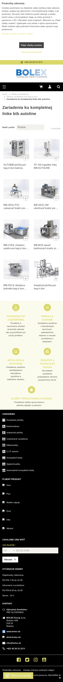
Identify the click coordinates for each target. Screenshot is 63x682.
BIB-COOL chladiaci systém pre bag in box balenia (15, 248)
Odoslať (8, 559)
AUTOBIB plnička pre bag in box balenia (15, 166)
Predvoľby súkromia (11, 670)
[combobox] (8, 550)
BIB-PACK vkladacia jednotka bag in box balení (14, 288)
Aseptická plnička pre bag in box (45, 287)
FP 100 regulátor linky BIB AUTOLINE (45, 166)
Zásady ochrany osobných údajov (38, 670)
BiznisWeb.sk (54, 675)
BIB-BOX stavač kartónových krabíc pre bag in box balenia (45, 248)
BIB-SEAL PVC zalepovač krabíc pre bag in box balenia (14, 208)
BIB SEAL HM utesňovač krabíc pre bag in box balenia (44, 208)
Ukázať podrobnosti (31, 52)
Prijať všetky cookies (31, 45)
